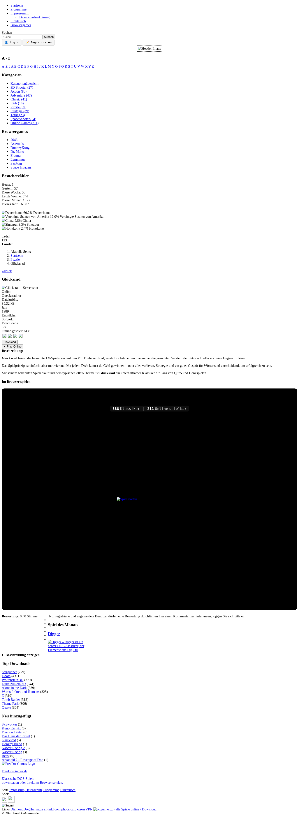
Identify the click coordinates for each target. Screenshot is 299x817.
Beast (5, 756)
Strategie (20, 111)
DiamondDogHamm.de (27, 809)
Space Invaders (21, 167)
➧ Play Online (12, 346)
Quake (6, 707)
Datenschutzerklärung (34, 17)
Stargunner (9, 672)
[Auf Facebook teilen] (10, 337)
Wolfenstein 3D (12, 680)
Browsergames (21, 25)
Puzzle (18, 107)
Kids (17, 103)
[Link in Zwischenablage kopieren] (4, 337)
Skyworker (9, 724)
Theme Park (10, 703)
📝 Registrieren (38, 42)
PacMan (16, 163)
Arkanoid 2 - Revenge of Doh (22, 760)
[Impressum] (27, 14)
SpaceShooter (23, 119)
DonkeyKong (20, 147)
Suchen (7, 32)
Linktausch (18, 21)
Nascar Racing (12, 752)
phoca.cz (67, 809)
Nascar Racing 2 (13, 748)
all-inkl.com (52, 809)
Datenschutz (33, 790)
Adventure (21, 95)
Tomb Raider (11, 699)
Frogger (16, 155)
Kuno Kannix (11, 728)
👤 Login (12, 42)
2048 (14, 140)
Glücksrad (9, 740)
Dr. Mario (17, 151)
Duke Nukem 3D (14, 684)
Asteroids (17, 144)
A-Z (5, 66)
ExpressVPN (83, 809)
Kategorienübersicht (24, 83)
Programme (18, 9)
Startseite (17, 5)
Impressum (18, 13)
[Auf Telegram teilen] (15, 337)
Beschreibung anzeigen (22, 655)
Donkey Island (12, 744)
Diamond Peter (12, 732)
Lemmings (18, 159)
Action (18, 91)
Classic (19, 99)
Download (10, 342)
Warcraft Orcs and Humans (20, 692)
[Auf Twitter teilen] (20, 337)
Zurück (7, 271)
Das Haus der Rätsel (16, 736)
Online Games (25, 123)
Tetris (18, 115)
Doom (6, 676)
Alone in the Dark (14, 688)
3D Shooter (22, 87)
